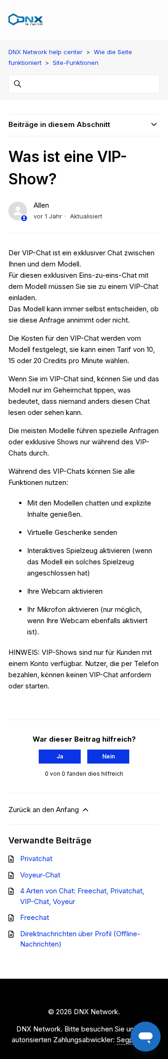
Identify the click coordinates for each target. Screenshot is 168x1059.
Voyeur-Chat (40, 874)
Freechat (34, 917)
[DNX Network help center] (25, 19)
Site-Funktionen (75, 62)
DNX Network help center (45, 52)
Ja (59, 756)
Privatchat (36, 858)
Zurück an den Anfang (44, 809)
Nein (108, 756)
